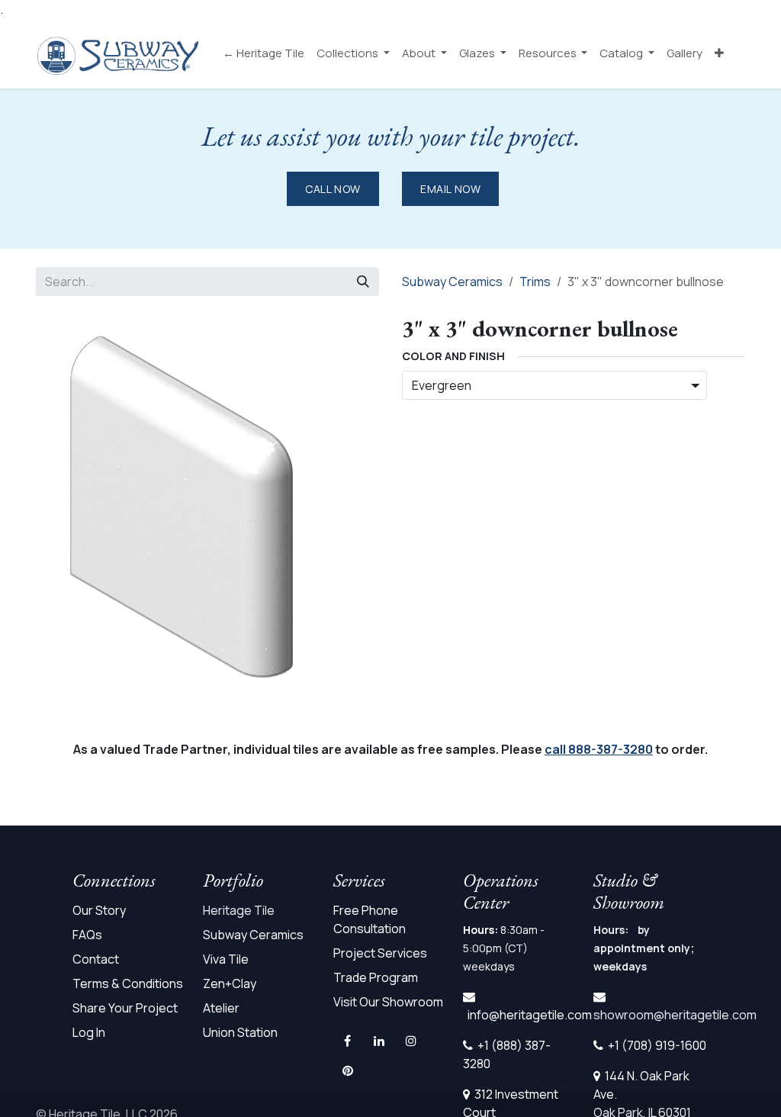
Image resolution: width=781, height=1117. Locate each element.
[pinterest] (348, 1070)
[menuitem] (263, 54)
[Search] (363, 281)
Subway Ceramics (452, 281)
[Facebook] (348, 1040)
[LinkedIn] (379, 1040)
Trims (535, 281)
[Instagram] (411, 1040)
